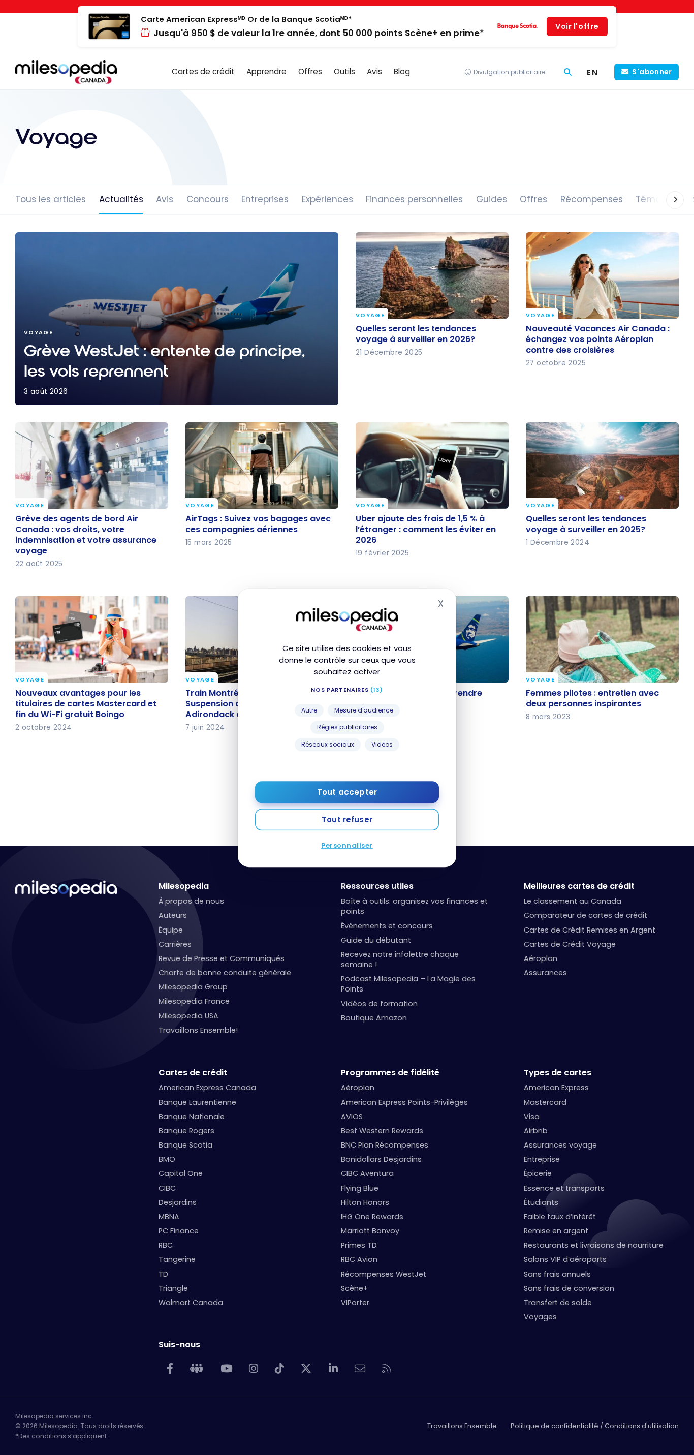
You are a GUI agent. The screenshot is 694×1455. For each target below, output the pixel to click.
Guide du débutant (376, 940)
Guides (491, 199)
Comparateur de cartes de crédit (585, 915)
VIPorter (355, 1302)
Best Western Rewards (382, 1131)
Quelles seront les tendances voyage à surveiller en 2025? (586, 524)
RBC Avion (359, 1259)
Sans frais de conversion (569, 1288)
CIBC (167, 1188)
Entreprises (265, 199)
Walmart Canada (191, 1302)
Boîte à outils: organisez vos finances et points (414, 906)
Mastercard (545, 1102)
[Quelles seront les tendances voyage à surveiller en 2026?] (432, 275)
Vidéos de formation (379, 1004)
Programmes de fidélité (390, 1072)
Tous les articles (50, 199)
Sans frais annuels (557, 1274)
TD (163, 1274)
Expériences (327, 199)
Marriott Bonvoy (370, 1231)
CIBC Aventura (367, 1173)
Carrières (175, 944)
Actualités (121, 199)
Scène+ (354, 1288)
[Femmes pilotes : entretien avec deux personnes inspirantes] (602, 639)
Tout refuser (347, 819)
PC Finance (179, 1231)
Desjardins (178, 1202)
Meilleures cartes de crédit (579, 886)
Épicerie (538, 1173)
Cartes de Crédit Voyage (570, 944)
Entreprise (542, 1159)
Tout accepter (347, 791)
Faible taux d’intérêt (560, 1217)
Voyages (540, 1317)
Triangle (173, 1288)
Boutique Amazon (374, 1018)
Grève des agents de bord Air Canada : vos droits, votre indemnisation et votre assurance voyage (85, 534)
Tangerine (177, 1259)
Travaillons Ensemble (462, 1425)
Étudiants (541, 1202)
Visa (532, 1116)
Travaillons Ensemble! (198, 1030)
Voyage (370, 316)
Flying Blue (359, 1188)
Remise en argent (556, 1231)
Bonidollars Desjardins (381, 1159)
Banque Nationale (192, 1116)
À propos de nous (191, 901)
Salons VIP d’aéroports (565, 1259)
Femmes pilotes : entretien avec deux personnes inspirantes (592, 697)
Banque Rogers (186, 1131)
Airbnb (536, 1131)
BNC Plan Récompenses (384, 1145)
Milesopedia (184, 886)
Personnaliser (347, 845)
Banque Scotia (185, 1145)
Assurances (545, 973)
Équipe (171, 930)
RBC (166, 1245)
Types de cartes (557, 1072)
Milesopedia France (194, 1001)
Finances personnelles (414, 199)
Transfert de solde (558, 1302)
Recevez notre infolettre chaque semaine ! (400, 959)
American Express (556, 1087)
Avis (164, 199)
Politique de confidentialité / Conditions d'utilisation (595, 1425)
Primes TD (359, 1245)
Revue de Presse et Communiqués (222, 958)
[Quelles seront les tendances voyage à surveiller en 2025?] (602, 465)
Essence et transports (564, 1188)
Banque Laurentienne (197, 1102)
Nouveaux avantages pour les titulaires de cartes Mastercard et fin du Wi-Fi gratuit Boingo (85, 703)
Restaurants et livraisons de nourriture (594, 1245)
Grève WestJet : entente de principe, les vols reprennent (176, 318)
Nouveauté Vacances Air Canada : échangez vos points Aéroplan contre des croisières (598, 339)
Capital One (181, 1173)
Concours (207, 199)
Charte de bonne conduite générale (225, 973)
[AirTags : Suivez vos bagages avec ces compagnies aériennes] (261, 465)
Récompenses (591, 199)
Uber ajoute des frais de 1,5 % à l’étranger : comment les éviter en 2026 (426, 529)
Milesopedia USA (188, 1016)
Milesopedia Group (193, 987)
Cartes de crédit (193, 1072)
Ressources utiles (377, 886)
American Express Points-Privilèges (404, 1102)
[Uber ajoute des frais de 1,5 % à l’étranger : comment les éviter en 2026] (432, 465)
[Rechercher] (568, 72)
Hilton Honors (365, 1202)
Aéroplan (540, 958)
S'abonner (652, 72)
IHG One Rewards (372, 1217)
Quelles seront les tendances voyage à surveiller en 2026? (416, 334)
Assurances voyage (560, 1145)
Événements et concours (387, 926)
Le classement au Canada (572, 901)
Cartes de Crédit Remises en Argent (589, 930)
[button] (665, 199)
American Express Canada (207, 1087)
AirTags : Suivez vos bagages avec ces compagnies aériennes (258, 524)
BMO (167, 1159)
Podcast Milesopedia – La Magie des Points (408, 984)
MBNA (169, 1217)
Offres (533, 199)
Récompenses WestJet (383, 1274)
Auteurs (173, 915)
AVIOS (352, 1116)
